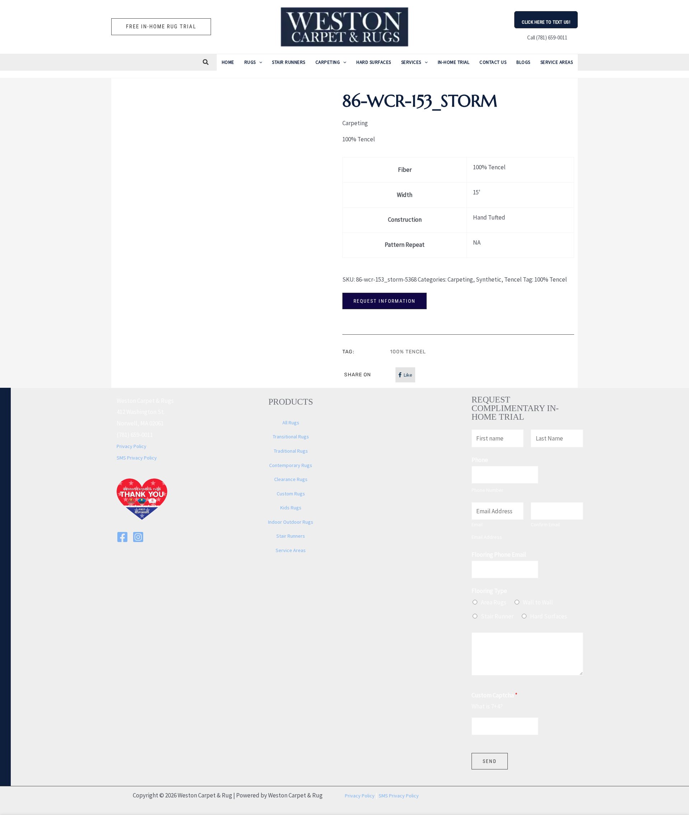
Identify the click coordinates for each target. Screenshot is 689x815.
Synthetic (488, 279)
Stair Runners (290, 536)
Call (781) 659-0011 (546, 37)
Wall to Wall (538, 602)
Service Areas (291, 550)
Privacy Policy (131, 446)
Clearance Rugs (291, 479)
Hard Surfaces (548, 616)
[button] (161, 26)
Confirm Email (545, 524)
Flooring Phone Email (499, 555)
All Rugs (290, 422)
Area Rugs (493, 602)
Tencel (513, 279)
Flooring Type (489, 591)
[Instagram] (138, 537)
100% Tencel (550, 279)
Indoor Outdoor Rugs (290, 522)
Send (490, 761)
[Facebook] (122, 537)
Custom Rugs (291, 493)
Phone (480, 460)
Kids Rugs (290, 507)
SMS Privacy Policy (137, 457)
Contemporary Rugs (290, 465)
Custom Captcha (494, 695)
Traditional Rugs (291, 451)
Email (477, 524)
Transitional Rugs (291, 436)
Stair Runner (497, 616)
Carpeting (460, 279)
